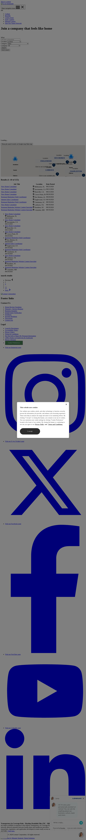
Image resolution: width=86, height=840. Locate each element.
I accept (30, 431)
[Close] (66, 404)
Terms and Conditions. (55, 424)
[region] (43, 420)
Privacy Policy (39, 424)
